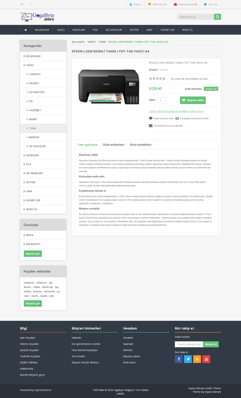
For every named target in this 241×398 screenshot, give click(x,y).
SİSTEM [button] (134, 29)
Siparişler (128, 344)
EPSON (164, 69)
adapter (29, 282)
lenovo (37, 291)
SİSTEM (30, 182)
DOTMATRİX (36, 92)
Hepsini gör (33, 253)
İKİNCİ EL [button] (187, 29)
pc (59, 291)
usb (51, 295)
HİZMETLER (33, 200)
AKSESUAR (32, 155)
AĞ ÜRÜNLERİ (34, 173)
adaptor (41, 282)
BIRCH (29, 235)
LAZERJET (35, 110)
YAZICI (30, 65)
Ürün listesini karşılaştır (85, 350)
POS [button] (95, 29)
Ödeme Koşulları (29, 344)
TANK (32, 128)
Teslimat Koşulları (30, 356)
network (49, 291)
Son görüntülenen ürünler (86, 344)
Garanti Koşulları (29, 350)
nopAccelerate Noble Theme (204, 388)
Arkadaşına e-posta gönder (168, 125)
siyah (35, 295)
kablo (28, 291)
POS (28, 164)
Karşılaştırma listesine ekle (194, 118)
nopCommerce (42, 390)
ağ (51, 282)
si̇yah (44, 295)
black (27, 287)
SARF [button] (150, 29)
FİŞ (31, 101)
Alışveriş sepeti (131, 356)
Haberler (76, 337)
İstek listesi (129, 362)
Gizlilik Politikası (29, 362)
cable (37, 287)
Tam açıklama (87, 145)
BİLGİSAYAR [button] (42, 29)
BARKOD (34, 137)
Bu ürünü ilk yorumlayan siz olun (189, 78)
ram (27, 295)
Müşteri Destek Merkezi (85, 362)
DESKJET (34, 83)
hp (57, 287)
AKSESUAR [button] (79, 29)
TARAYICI (34, 74)
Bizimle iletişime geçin (32, 374)
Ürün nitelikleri (141, 145)
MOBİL (33, 119)
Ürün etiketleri (113, 145)
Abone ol (211, 344)
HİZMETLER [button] (167, 29)
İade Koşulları (27, 337)
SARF (29, 191)
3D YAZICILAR (37, 146)
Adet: (152, 99)
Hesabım (128, 337)
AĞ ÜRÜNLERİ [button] (114, 29)
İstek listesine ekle (164, 118)
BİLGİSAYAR (33, 56)
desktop (47, 287)
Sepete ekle (195, 100)
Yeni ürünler (78, 356)
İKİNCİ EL (31, 209)
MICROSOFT (33, 244)
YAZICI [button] (61, 29)
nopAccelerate (213, 391)
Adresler (127, 350)
